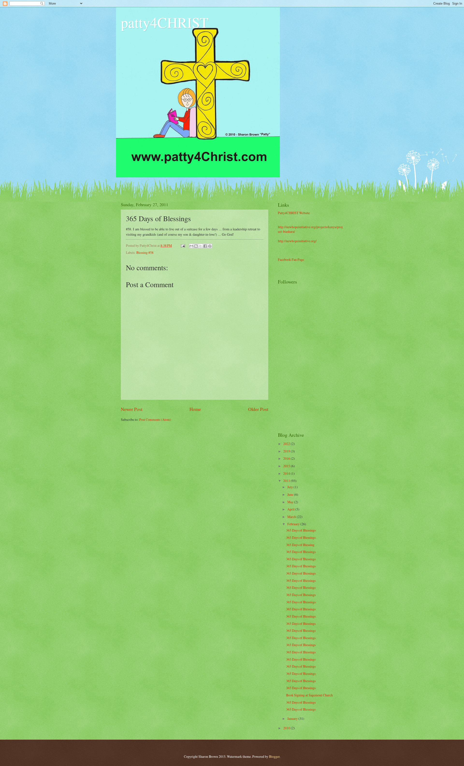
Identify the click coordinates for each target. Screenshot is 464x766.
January (292, 718)
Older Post (258, 409)
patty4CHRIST (165, 22)
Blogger (274, 756)
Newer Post (131, 409)
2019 (287, 451)
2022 (287, 443)
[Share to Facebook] (205, 246)
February (293, 524)
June (290, 494)
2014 (287, 473)
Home (195, 409)
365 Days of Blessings (301, 530)
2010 (287, 728)
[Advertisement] (328, 350)
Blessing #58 (144, 252)
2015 (287, 466)
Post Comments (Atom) (155, 419)
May (290, 502)
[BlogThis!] (196, 246)
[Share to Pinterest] (209, 246)
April (291, 509)
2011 (287, 480)
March (292, 516)
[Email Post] (182, 245)
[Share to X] (200, 246)
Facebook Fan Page (291, 259)
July (290, 487)
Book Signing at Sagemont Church (309, 695)
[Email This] (191, 246)
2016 (287, 458)
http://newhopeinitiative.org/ (297, 241)
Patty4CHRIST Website (294, 213)
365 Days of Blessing (300, 544)
